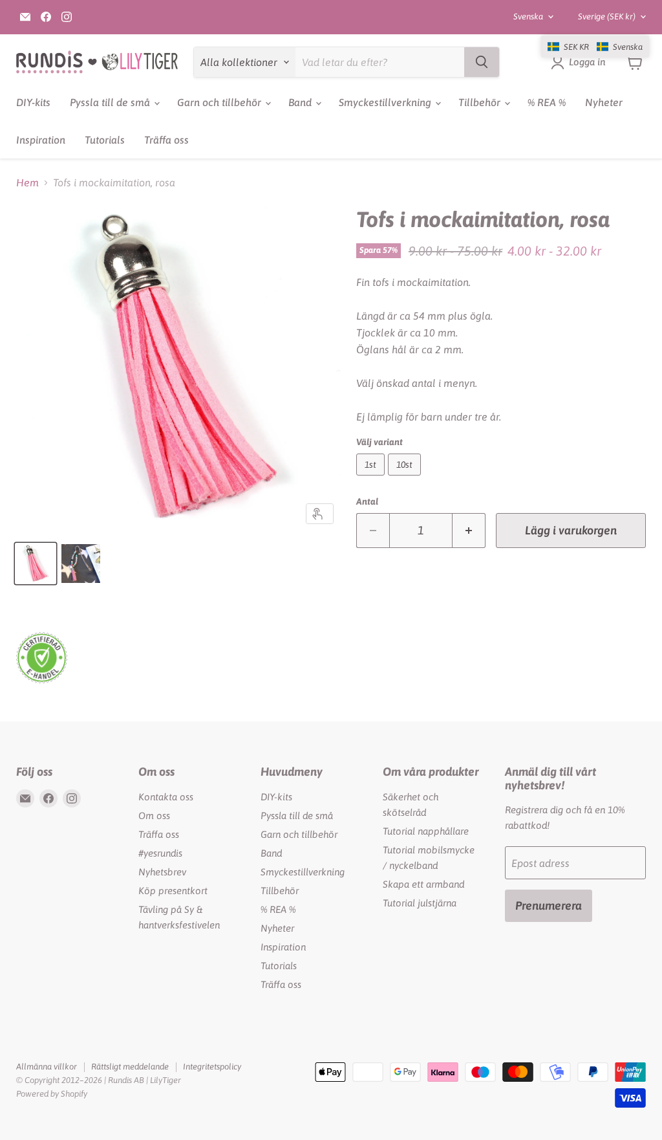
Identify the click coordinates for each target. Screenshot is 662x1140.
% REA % (547, 102)
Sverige (606, 16)
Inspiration (40, 140)
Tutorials (105, 140)
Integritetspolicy (212, 1066)
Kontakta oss (165, 796)
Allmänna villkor (46, 1066)
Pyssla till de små (111, 102)
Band (301, 102)
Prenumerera (548, 905)
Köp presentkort (173, 890)
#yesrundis (160, 853)
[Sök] (481, 62)
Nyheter (604, 102)
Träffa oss (166, 140)
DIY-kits (33, 102)
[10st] (406, 478)
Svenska (528, 16)
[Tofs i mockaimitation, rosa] (35, 563)
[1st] (372, 478)
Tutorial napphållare (426, 831)
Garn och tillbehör (220, 102)
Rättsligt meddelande (130, 1066)
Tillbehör (480, 102)
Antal (367, 501)
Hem (27, 182)
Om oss (154, 815)
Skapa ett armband (423, 884)
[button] (595, 47)
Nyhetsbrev (162, 871)
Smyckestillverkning (386, 102)
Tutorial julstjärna (419, 902)
